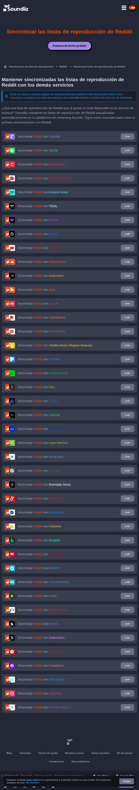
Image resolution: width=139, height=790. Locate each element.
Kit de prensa (124, 753)
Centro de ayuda (48, 753)
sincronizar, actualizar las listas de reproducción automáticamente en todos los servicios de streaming (71, 97)
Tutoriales (25, 753)
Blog (9, 753)
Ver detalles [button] (32, 782)
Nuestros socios (74, 753)
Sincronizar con (38, 136)
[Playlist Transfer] (16, 7)
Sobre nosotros (101, 753)
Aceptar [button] (127, 781)
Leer (127, 136)
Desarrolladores (81, 761)
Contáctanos (56, 761)
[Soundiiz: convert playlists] (69, 741)
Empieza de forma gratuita (69, 45)
